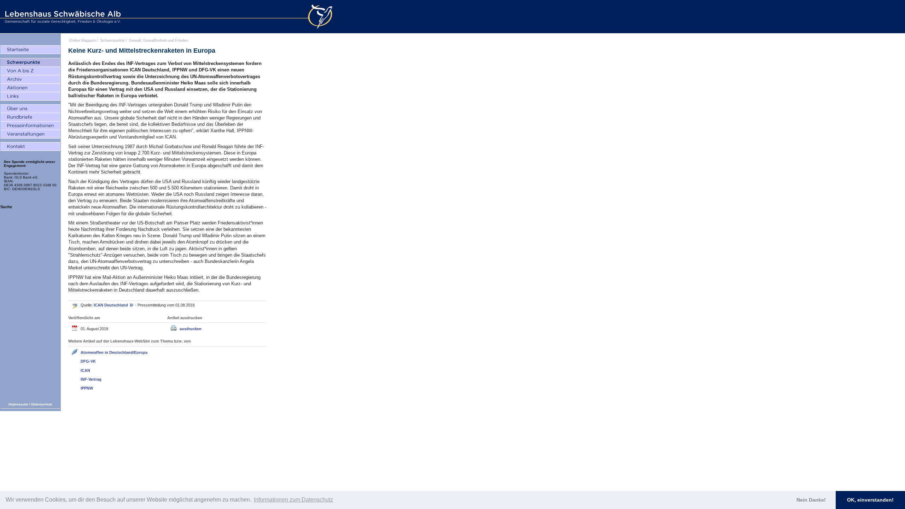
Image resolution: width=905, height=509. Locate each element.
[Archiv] (30, 79)
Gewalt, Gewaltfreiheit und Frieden (158, 40)
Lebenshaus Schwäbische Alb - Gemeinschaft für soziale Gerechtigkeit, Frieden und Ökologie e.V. (62, 17)
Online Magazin (82, 40)
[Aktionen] (30, 88)
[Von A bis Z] (30, 71)
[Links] (30, 96)
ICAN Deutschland (111, 305)
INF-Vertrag (91, 379)
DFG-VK (88, 361)
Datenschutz (41, 404)
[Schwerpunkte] (30, 62)
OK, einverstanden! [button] (870, 500)
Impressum (18, 404)
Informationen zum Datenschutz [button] (293, 500)
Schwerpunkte (112, 40)
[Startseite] (30, 50)
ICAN (85, 370)
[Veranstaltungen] (30, 134)
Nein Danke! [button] (811, 500)
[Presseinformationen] (30, 126)
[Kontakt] (30, 146)
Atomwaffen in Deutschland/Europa (114, 352)
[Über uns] (30, 109)
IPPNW (87, 388)
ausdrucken (191, 329)
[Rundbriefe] (30, 117)
